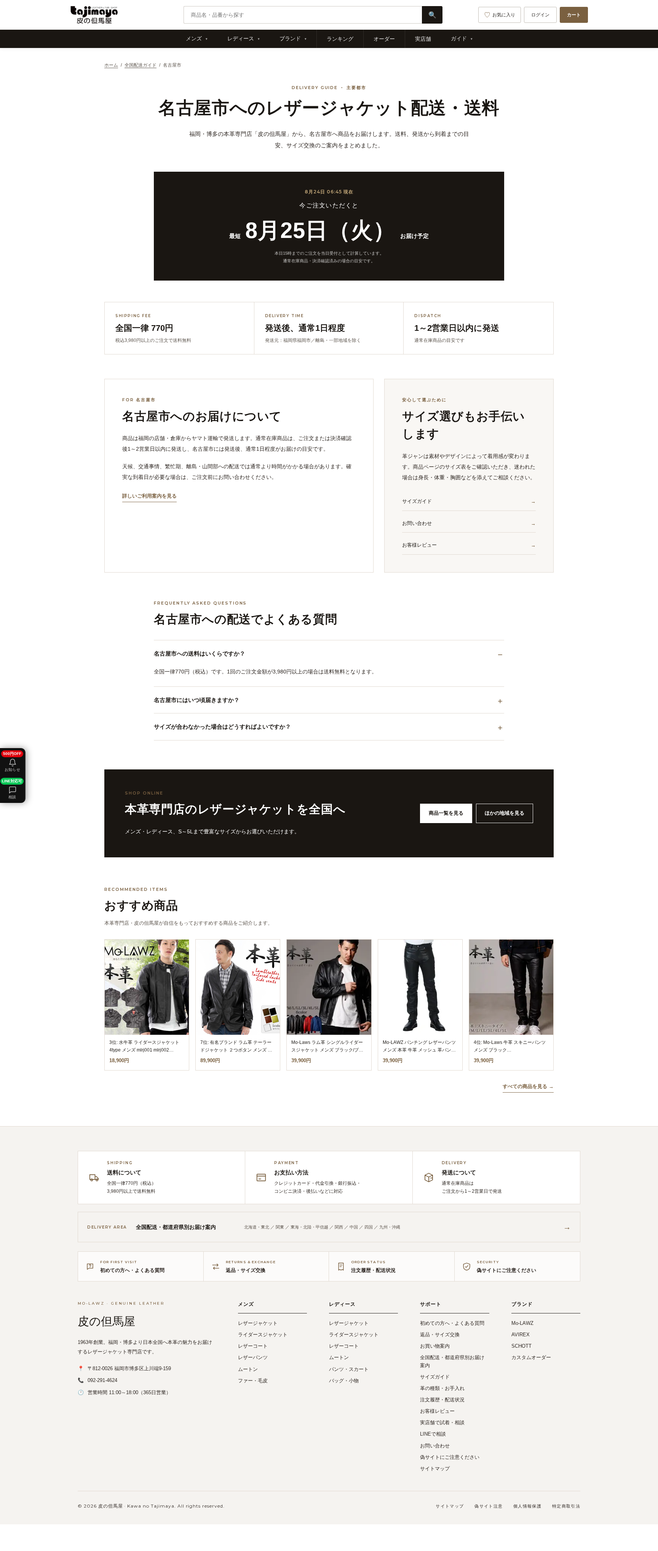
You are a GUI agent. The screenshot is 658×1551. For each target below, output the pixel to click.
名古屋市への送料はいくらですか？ (199, 653)
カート (574, 15)
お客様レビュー (419, 545)
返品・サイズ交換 (440, 1334)
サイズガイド (417, 501)
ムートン (248, 1369)
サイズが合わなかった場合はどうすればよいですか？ (222, 726)
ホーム (111, 65)
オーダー (384, 39)
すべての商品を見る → (528, 1086)
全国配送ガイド (141, 65)
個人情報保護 (527, 1506)
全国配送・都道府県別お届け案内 (452, 1361)
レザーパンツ (253, 1357)
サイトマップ (435, 1468)
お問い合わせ (417, 523)
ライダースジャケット (262, 1334)
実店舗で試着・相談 (442, 1422)
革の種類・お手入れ (442, 1388)
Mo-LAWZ (522, 1323)
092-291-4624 (102, 1380)
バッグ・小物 (344, 1380)
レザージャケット (258, 1323)
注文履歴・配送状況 (442, 1400)
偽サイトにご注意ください (449, 1457)
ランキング (340, 39)
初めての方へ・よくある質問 (452, 1323)
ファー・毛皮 (253, 1380)
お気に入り (503, 15)
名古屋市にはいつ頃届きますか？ (197, 700)
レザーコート (253, 1346)
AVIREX (520, 1334)
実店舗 (423, 39)
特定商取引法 (566, 1506)
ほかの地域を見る (504, 813)
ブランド (290, 38)
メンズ (194, 38)
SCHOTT (521, 1346)
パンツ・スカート (349, 1369)
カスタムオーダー (531, 1357)
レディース (240, 38)
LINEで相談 (433, 1434)
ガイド (459, 38)
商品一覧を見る (446, 813)
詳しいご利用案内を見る (149, 496)
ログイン (540, 15)
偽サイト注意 (488, 1506)
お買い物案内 (435, 1346)
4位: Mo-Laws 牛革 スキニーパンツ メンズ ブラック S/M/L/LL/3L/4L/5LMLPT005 (510, 1050)
